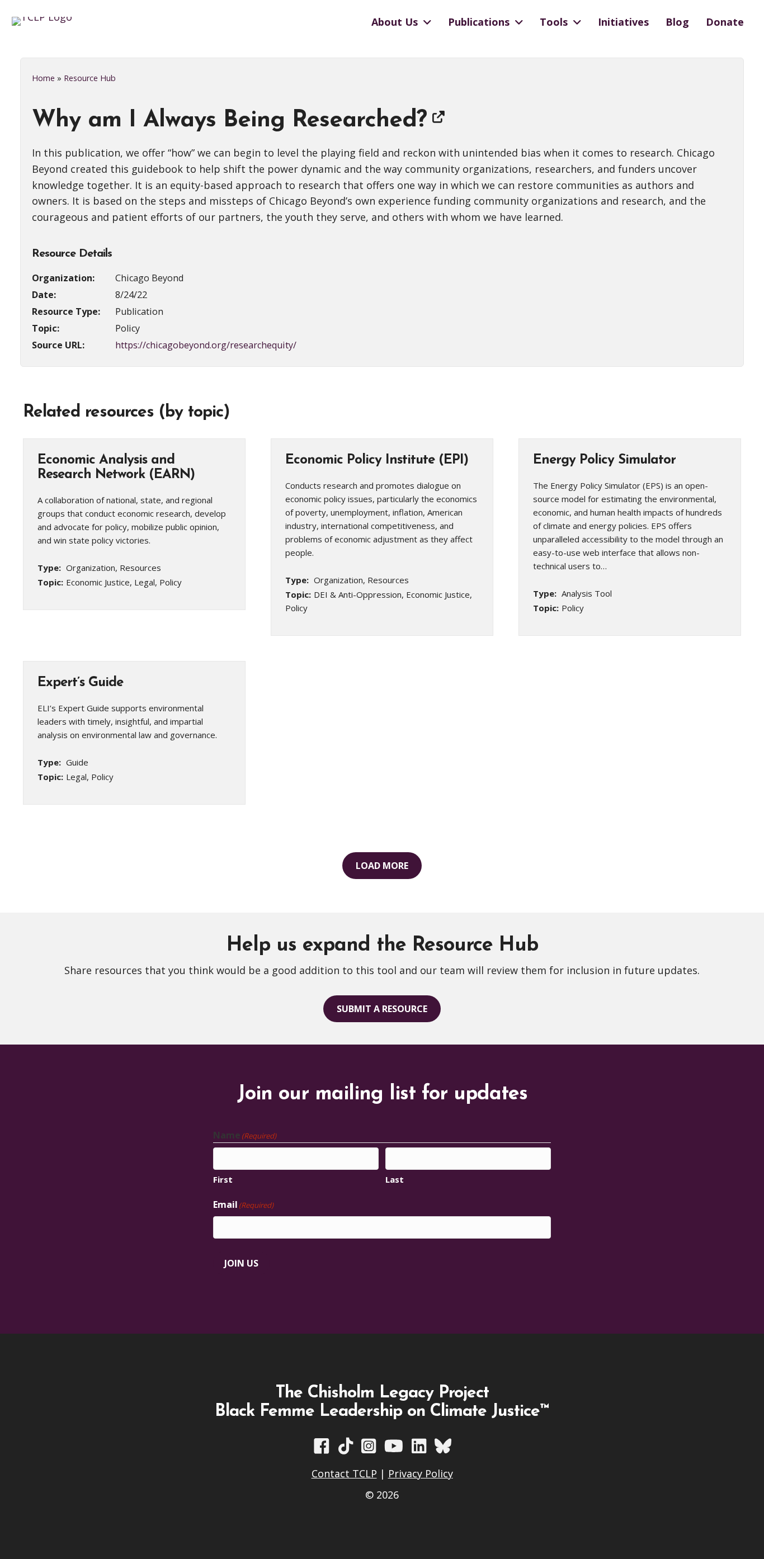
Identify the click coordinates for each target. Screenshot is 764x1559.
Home (43, 78)
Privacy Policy (420, 1473)
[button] (382, 865)
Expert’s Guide (80, 682)
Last (394, 1179)
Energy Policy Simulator (604, 460)
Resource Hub (90, 78)
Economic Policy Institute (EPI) (376, 460)
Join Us (241, 1263)
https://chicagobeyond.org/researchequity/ (205, 345)
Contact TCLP (344, 1473)
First (223, 1179)
